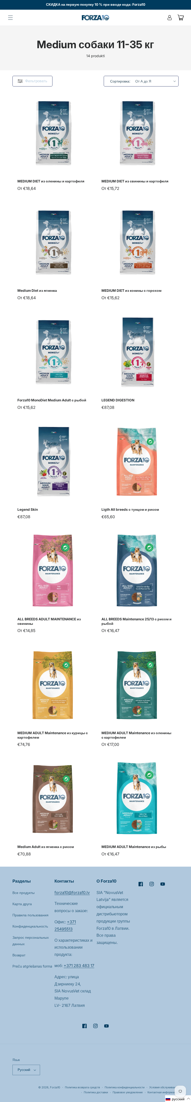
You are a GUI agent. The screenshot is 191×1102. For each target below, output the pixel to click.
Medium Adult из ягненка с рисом (45, 847)
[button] (10, 17)
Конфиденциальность (30, 926)
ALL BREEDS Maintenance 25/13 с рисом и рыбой (136, 621)
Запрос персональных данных (30, 940)
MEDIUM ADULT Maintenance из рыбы (133, 847)
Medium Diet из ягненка (37, 291)
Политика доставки (96, 1092)
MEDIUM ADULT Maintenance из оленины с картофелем (136, 735)
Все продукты (23, 892)
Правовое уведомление (128, 1092)
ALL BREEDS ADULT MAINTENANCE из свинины (49, 621)
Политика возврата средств (82, 1087)
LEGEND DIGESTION (117, 400)
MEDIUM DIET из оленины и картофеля (50, 181)
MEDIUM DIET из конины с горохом (131, 291)
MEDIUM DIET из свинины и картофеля (134, 181)
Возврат (18, 955)
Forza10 (55, 1087)
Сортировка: (120, 81)
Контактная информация (163, 1092)
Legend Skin (27, 509)
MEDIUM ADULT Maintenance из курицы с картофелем (52, 735)
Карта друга (22, 904)
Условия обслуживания (164, 1087)
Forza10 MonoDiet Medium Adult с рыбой (51, 400)
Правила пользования (30, 915)
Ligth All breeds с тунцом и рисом (130, 509)
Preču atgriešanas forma (32, 966)
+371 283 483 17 (79, 965)
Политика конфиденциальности (124, 1087)
